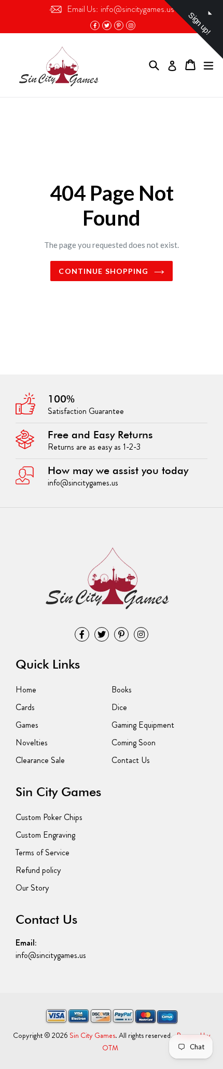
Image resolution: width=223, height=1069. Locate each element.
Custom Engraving (45, 835)
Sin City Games (92, 1035)
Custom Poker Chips (49, 817)
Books (122, 690)
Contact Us (131, 760)
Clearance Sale (40, 760)
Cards (25, 707)
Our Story (32, 888)
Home (26, 690)
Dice (119, 707)
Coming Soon (134, 742)
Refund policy (38, 870)
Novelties (32, 742)
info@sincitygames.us (120, 9)
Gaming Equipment (143, 725)
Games (27, 725)
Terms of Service (42, 852)
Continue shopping (103, 271)
